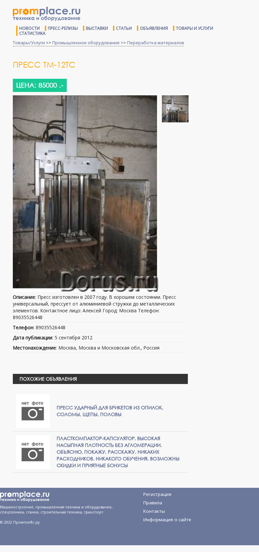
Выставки (97, 28)
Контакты (154, 511)
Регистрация (157, 494)
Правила (152, 503)
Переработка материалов (155, 43)
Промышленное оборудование (86, 43)
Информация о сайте (167, 520)
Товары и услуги (194, 28)
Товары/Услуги (29, 43)
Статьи (124, 28)
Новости (29, 28)
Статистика (32, 33)
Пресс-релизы (63, 28)
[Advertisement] (226, 92)
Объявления (154, 28)
